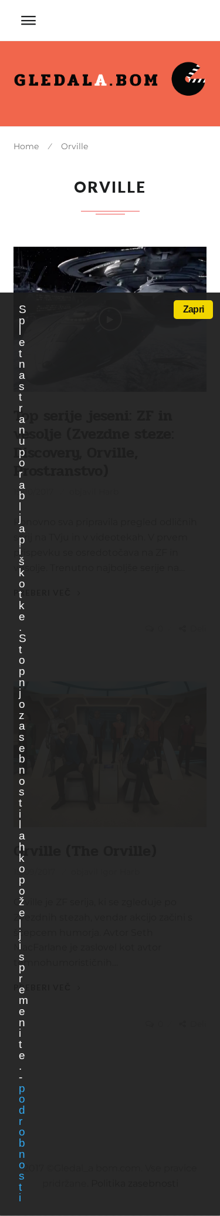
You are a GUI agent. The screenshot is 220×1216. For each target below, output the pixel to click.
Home (26, 146)
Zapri (193, 309)
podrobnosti (22, 1143)
